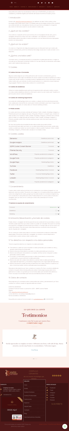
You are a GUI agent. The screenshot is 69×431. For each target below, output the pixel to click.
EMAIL (15, 2)
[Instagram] (45, 3)
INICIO (11, 6)
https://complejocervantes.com (24, 21)
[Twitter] (42, 3)
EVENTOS (23, 6)
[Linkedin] (49, 3)
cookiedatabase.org (38, 299)
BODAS (16, 6)
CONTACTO (56, 6)
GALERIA (49, 6)
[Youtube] (52, 3)
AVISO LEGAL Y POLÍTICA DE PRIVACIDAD (51, 424)
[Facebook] (38, 3)
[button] (2, 343)
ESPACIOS (41, 6)
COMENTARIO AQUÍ (34, 323)
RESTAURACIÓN (32, 6)
